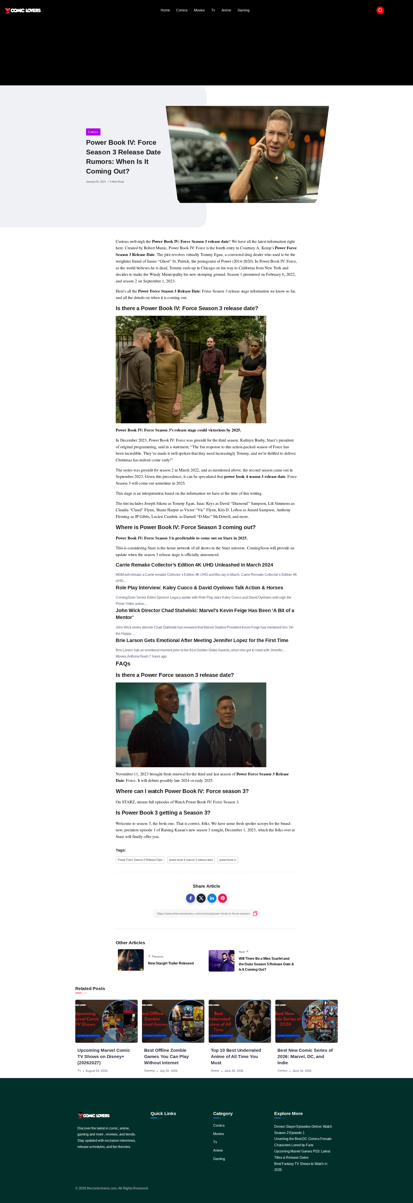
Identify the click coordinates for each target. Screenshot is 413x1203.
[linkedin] (211, 898)
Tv (79, 1070)
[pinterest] (222, 898)
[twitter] (201, 898)
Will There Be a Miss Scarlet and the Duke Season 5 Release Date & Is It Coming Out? (266, 964)
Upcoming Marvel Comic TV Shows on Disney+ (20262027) (103, 1056)
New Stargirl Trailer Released (171, 963)
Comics (93, 132)
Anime (215, 1070)
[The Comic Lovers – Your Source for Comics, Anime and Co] (22, 10)
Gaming (149, 1070)
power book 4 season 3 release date (191, 859)
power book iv (227, 859)
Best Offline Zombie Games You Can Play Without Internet (166, 1056)
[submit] (255, 913)
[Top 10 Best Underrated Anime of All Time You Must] (240, 1021)
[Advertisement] (206, 51)
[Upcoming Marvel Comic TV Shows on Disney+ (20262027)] (106, 1021)
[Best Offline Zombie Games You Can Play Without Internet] (173, 1021)
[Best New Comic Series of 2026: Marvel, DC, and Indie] (306, 1021)
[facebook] (190, 898)
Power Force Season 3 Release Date (140, 859)
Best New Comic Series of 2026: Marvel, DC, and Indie (305, 1056)
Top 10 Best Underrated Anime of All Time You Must (236, 1056)
